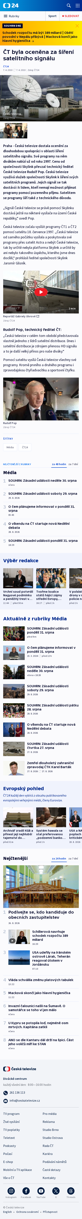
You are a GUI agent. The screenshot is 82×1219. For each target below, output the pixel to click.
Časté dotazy (51, 1170)
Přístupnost (50, 1212)
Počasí (7, 1154)
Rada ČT (48, 1146)
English (7, 1212)
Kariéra (48, 1154)
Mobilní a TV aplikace (17, 1170)
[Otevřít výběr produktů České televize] (77, 5)
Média (10, 447)
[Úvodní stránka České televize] (20, 1068)
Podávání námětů (54, 1162)
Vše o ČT (9, 1178)
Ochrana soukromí (27, 1212)
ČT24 (6, 66)
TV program (11, 1114)
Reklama (49, 1122)
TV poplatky (11, 1130)
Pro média (50, 1114)
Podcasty (9, 1146)
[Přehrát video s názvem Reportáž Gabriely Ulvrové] (41, 292)
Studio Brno (51, 1130)
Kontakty (49, 1178)
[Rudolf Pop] (41, 399)
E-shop (8, 1162)
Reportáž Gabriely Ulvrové (19, 316)
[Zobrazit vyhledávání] (68, 5)
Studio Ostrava (53, 1138)
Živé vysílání (11, 1122)
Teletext (9, 1138)
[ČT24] (11, 5)
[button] (41, 292)
